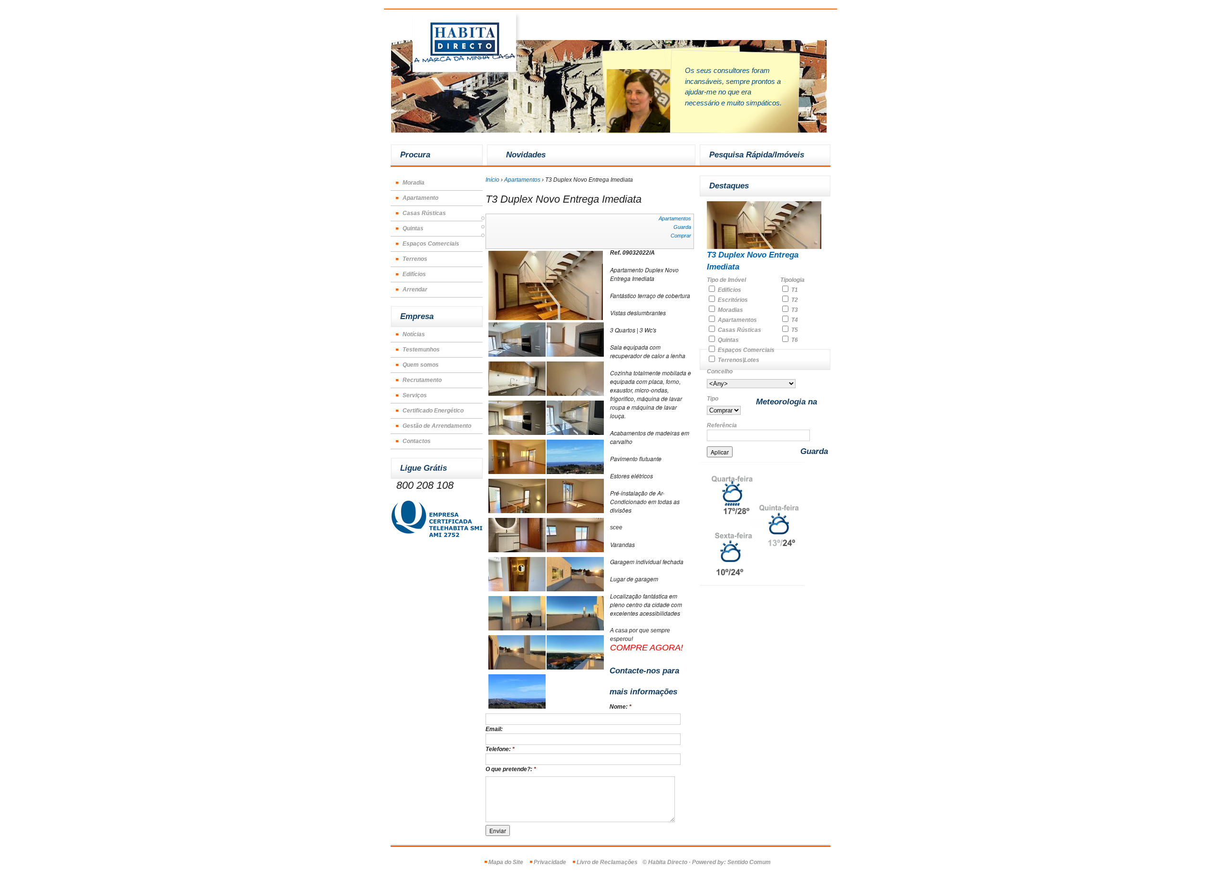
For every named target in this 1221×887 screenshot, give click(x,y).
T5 (794, 330)
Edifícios (414, 274)
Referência (722, 425)
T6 (794, 340)
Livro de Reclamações (607, 862)
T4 (794, 320)
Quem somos (421, 364)
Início (492, 179)
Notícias (414, 334)
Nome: (620, 706)
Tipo (712, 398)
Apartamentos (522, 179)
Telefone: (500, 749)
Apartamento (420, 198)
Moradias (729, 310)
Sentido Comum (749, 862)
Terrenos (415, 259)
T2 (794, 300)
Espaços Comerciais (431, 243)
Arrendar (415, 289)
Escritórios (732, 300)
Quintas (413, 228)
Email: (494, 729)
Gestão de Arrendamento (437, 426)
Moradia (413, 182)
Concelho (720, 371)
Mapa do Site (505, 862)
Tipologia (792, 280)
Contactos (417, 441)
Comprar (681, 235)
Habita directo (466, 45)
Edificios (728, 290)
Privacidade (550, 862)
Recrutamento (422, 380)
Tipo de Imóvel (726, 280)
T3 (794, 310)
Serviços (415, 395)
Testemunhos (421, 349)
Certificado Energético (433, 410)
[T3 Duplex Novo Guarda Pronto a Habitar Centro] (545, 318)
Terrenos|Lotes (737, 360)
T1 (794, 290)
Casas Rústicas (424, 213)
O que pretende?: (511, 769)
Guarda (682, 227)
